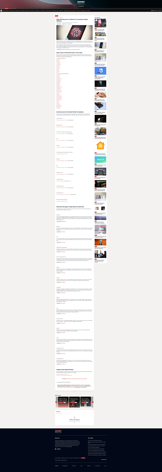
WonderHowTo (2, 8)
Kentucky (58, 74)
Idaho (58, 69)
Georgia (58, 67)
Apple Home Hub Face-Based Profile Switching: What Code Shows (99, 39)
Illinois (58, 70)
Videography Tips (83, 10)
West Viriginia (59, 106)
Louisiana (58, 75)
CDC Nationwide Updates (61, 58)
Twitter (66, 120)
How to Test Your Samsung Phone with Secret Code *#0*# (96, 450)
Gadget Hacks (6, 8)
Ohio (58, 92)
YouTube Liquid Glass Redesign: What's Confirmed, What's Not (100, 190)
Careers (82, 457)
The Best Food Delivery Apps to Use (62, 374)
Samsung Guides (37, 10)
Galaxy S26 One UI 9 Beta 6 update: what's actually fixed (99, 223)
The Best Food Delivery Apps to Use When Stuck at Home (70, 49)
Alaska (58, 60)
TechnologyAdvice (64, 465)
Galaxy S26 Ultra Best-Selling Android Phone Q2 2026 (99, 204)
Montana (58, 83)
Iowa (58, 72)
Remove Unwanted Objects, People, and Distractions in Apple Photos (96, 442)
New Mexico (59, 88)
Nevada (58, 85)
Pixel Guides (32, 10)
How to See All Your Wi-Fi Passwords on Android (95, 440)
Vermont (58, 103)
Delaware (58, 65)
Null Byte (14, 8)
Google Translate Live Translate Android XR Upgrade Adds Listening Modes (100, 77)
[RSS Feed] (60, 449)
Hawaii (58, 68)
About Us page (70, 446)
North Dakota (59, 91)
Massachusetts (59, 78)
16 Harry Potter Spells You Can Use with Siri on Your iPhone (96, 445)
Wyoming (58, 108)
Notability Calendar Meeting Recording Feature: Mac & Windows (99, 261)
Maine (58, 76)
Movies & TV (61, 10)
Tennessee (58, 100)
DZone (105, 465)
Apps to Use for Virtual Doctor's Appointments (64, 375)
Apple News (64, 221)
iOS (61, 231)
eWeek (82, 465)
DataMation (88, 465)
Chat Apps (88, 10)
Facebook (58, 120)
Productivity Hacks (55, 10)
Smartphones (81, 6)
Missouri (58, 82)
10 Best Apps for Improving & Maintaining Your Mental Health (76, 378)
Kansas (58, 73)
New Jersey (59, 87)
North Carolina (59, 90)
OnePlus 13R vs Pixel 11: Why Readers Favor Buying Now (99, 30)
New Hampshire (59, 86)
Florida (58, 66)
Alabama (58, 59)
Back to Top (103, 459)
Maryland (58, 77)
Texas (58, 101)
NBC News (62, 160)
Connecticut (59, 64)
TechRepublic (74, 465)
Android (63, 231)
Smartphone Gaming (67, 10)
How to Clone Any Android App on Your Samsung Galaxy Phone (97, 444)
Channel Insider (97, 465)
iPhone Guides (22, 10)
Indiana (58, 71)
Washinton (59, 105)
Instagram (62, 120)
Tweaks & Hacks (42, 10)
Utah (58, 102)
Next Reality (10, 8)
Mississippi (59, 81)
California (58, 62)
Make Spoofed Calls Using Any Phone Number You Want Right (97, 453)
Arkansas (58, 61)
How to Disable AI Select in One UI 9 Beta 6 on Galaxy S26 (100, 166)
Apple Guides (12, 10)
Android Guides (17, 10)
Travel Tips (78, 10)
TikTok (66, 194)
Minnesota (58, 80)
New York (58, 89)
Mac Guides (27, 10)
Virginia (58, 104)
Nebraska (58, 84)
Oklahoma (58, 93)
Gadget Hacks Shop (6, 10)
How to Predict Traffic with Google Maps (93, 447)
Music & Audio (73, 10)
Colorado (58, 63)
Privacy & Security (49, 10)
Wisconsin (58, 107)
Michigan (58, 79)
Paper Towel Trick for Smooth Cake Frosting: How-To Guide (100, 237)
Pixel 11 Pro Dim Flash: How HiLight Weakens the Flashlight (100, 100)
